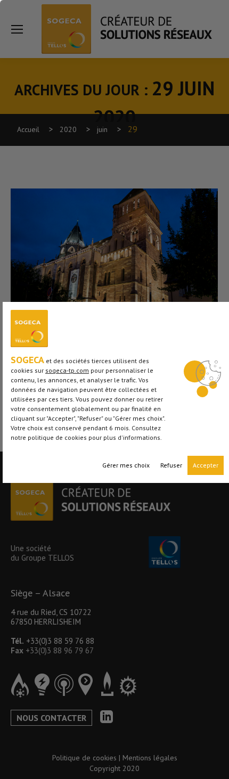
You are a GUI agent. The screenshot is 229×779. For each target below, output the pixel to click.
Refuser (171, 465)
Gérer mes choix (126, 465)
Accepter (205, 465)
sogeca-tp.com (67, 370)
